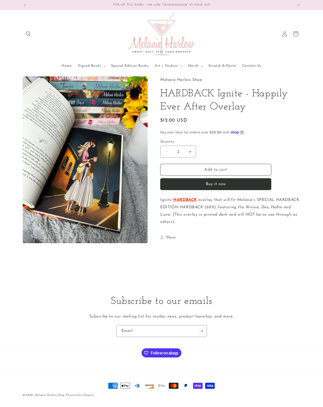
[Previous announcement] (24, 5)
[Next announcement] (298, 5)
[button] (28, 33)
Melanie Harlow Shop (50, 395)
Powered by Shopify (80, 395)
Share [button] (171, 237)
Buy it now (216, 184)
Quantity (167, 141)
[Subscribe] (201, 331)
